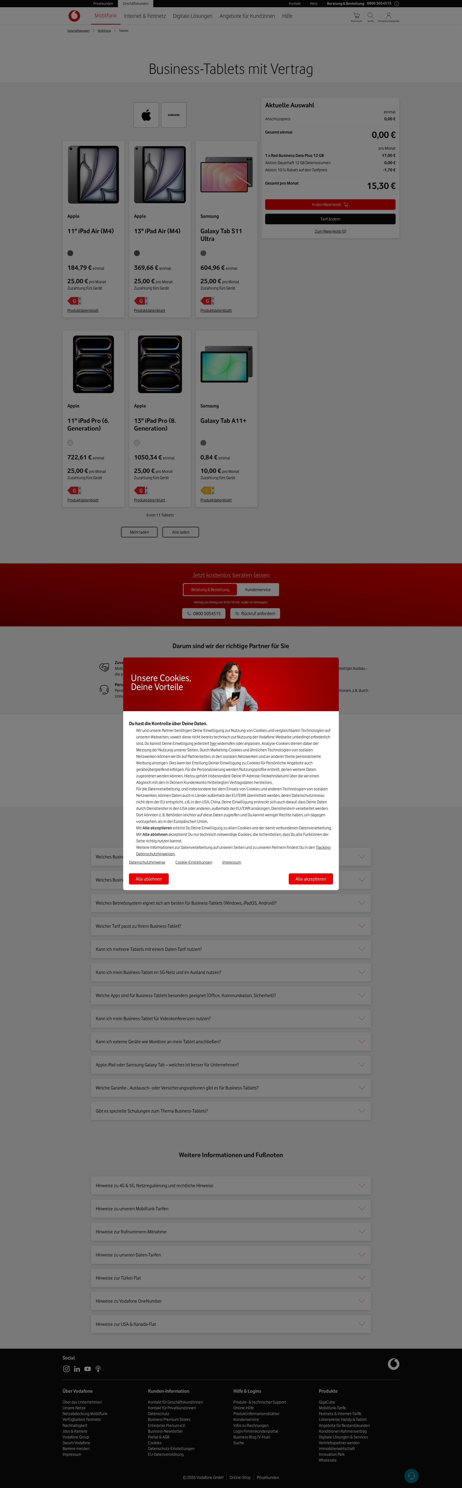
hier (213, 743)
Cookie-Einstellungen (193, 862)
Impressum (231, 862)
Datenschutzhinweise (147, 862)
